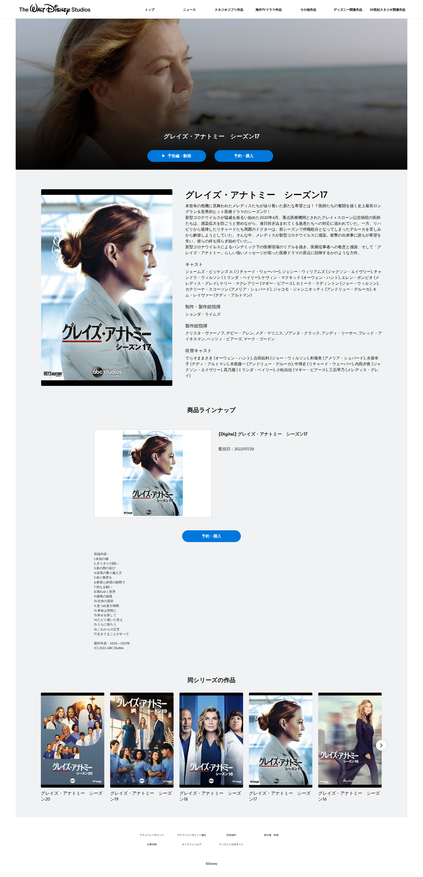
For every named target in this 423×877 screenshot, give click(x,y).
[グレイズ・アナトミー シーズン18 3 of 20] (211, 740)
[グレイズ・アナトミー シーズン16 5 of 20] (350, 740)
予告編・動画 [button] (178, 156)
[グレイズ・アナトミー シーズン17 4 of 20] (280, 740)
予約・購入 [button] (244, 156)
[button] (381, 745)
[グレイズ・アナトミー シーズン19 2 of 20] (142, 740)
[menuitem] (149, 9)
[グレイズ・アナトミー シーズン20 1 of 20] (72, 740)
